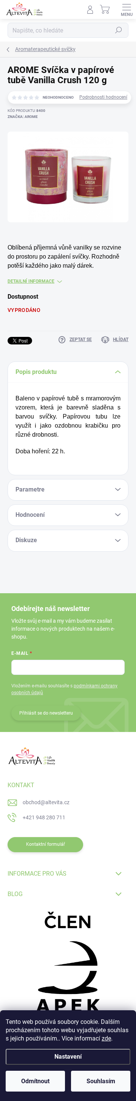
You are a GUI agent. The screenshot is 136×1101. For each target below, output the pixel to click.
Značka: (23, 117)
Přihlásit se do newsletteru (46, 713)
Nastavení (68, 1056)
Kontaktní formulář (45, 844)
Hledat (118, 30)
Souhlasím (101, 1081)
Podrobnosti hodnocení (103, 97)
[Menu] (126, 9)
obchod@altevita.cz (46, 802)
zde (106, 1038)
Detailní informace (31, 281)
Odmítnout (35, 1081)
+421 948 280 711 (44, 817)
